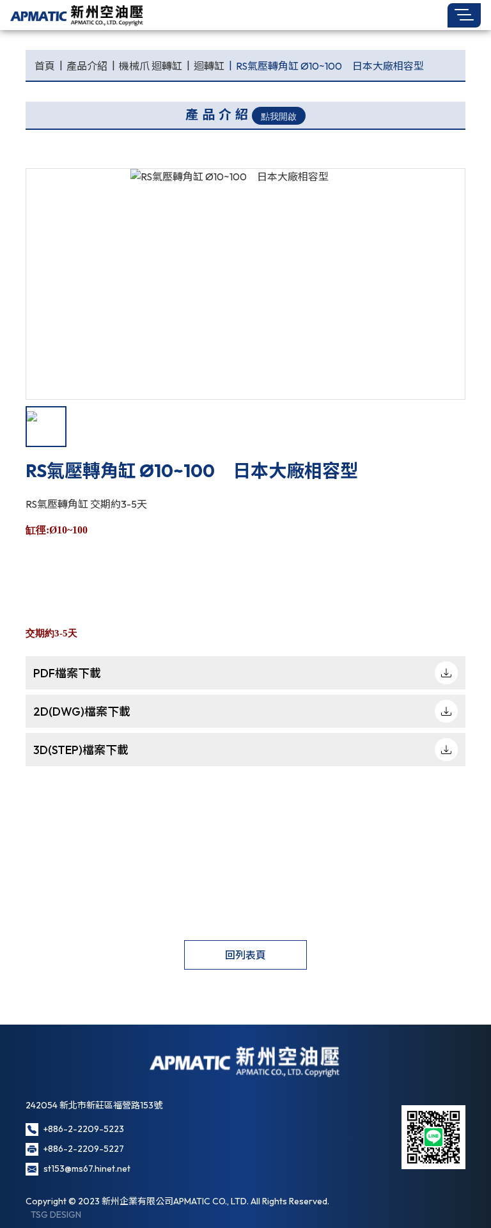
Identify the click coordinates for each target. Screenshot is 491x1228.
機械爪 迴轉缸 (150, 65)
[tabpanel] (245, 284)
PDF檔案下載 (67, 673)
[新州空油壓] (77, 15)
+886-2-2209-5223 (83, 1129)
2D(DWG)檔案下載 (81, 711)
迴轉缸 (209, 65)
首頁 (45, 65)
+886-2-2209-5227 (83, 1148)
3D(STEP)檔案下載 (81, 750)
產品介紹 (86, 65)
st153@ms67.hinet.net (86, 1168)
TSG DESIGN (56, 1214)
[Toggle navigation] (464, 15)
